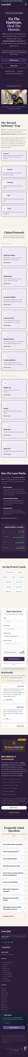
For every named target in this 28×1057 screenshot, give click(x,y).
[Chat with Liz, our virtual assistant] (24, 1048)
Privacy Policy (10, 1052)
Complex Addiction (7, 981)
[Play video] (14, 97)
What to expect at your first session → (9, 518)
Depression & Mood (7, 972)
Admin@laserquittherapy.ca (7, 954)
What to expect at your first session (14, 73)
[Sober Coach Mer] (8, 942)
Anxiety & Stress (6, 968)
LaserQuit (6, 931)
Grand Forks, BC (4, 995)
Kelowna (5, 577)
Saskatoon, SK (4, 1001)
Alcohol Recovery (6, 964)
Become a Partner (14, 1027)
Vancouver (22, 577)
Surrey (13, 577)
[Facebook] (2, 942)
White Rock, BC (4, 1007)
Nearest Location (7, 633)
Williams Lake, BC (5, 1009)
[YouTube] (12, 942)
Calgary (20, 572)
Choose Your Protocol (14, 812)
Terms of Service (17, 1052)
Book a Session (14, 65)
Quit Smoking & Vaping (8, 962)
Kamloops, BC (4, 997)
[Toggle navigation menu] (26, 4)
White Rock (8, 591)
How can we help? (7, 640)
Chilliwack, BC (4, 990)
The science (20, 71)
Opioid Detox (5, 978)
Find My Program (14, 60)
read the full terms (15, 803)
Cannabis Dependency (7, 974)
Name (5, 618)
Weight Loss (5, 966)
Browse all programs (10, 71)
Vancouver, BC (4, 1005)
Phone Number (7, 625)
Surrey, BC (3, 1003)
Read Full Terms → (14, 808)
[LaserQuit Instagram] (5, 942)
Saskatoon (8, 582)
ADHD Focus (5, 970)
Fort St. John (19, 582)
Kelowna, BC (3, 999)
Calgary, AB (3, 988)
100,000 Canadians (5, 937)
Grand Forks (19, 587)
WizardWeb (16, 1050)
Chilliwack (8, 587)
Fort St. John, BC (4, 993)
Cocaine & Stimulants (7, 976)
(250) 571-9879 (4, 952)
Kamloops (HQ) (9, 572)
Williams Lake (19, 591)
